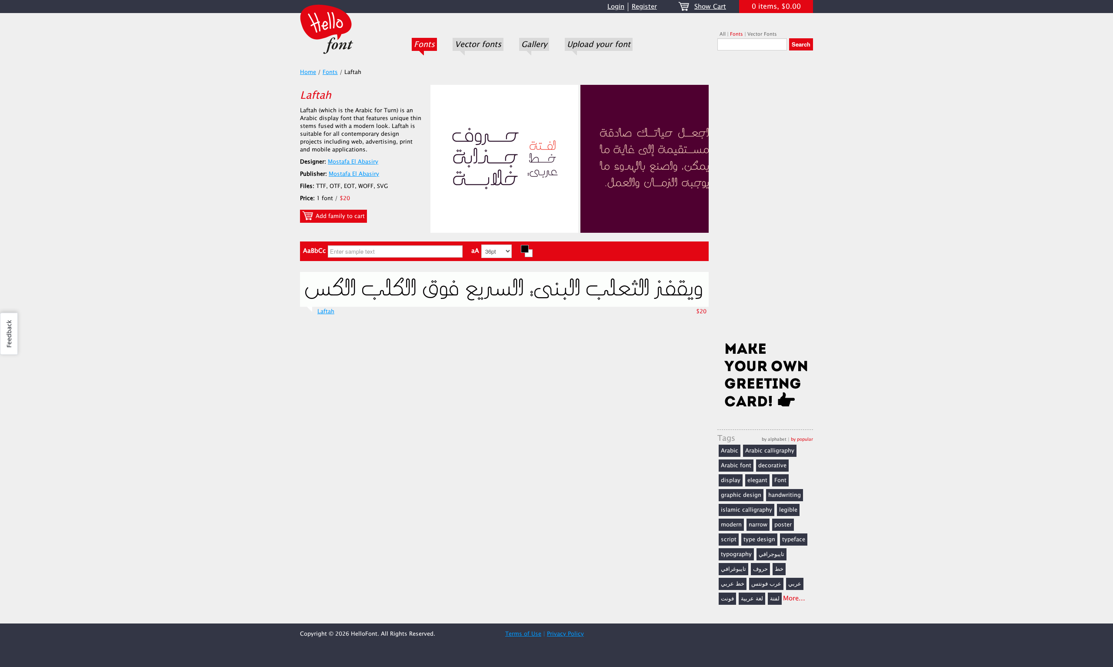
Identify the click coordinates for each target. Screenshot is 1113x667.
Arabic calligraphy (769, 450)
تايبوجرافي (771, 554)
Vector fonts (478, 44)
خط (779, 569)
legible (788, 510)
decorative (772, 465)
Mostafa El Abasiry (353, 162)
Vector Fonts (762, 34)
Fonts (424, 44)
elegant (757, 480)
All (723, 34)
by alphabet (774, 439)
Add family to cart (339, 216)
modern (731, 524)
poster (783, 524)
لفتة (775, 598)
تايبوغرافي (733, 569)
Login (615, 7)
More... (794, 598)
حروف (760, 569)
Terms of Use (523, 634)
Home (308, 72)
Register (644, 7)
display (730, 480)
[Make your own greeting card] (765, 376)
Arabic (729, 450)
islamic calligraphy (746, 510)
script (728, 539)
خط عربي (732, 584)
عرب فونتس (766, 584)
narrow (758, 524)
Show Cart (710, 7)
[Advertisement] (765, 198)
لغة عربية (752, 598)
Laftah (325, 311)
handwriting (784, 495)
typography (736, 554)
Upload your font (598, 44)
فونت (727, 598)
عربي (794, 584)
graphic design (741, 495)
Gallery (534, 44)
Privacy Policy (565, 634)
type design (759, 539)
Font (780, 480)
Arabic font (736, 465)
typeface (793, 539)
